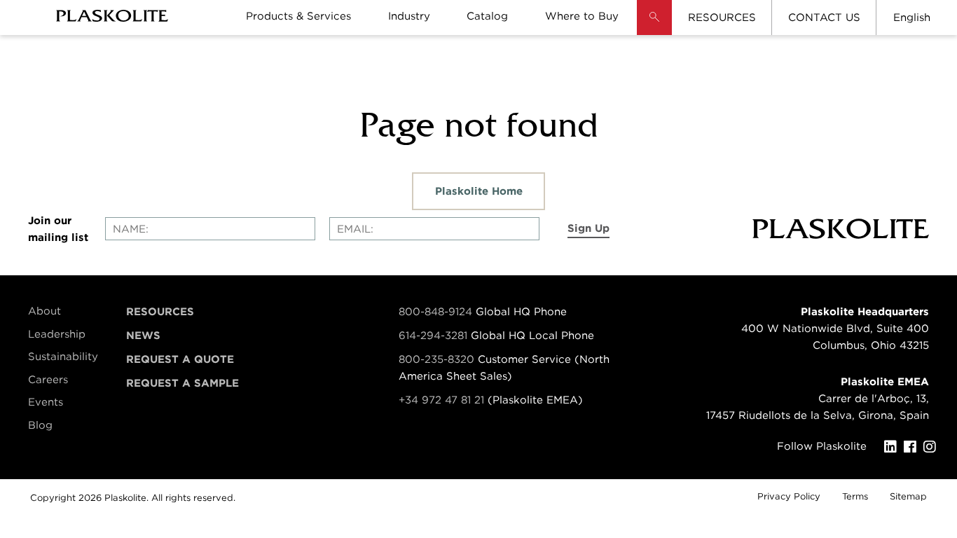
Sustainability (63, 356)
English (911, 17)
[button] (654, 28)
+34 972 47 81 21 (441, 400)
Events (45, 402)
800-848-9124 (435, 311)
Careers (48, 379)
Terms (855, 496)
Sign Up (588, 228)
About (44, 311)
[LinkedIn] (894, 447)
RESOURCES (722, 17)
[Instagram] (933, 447)
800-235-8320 (436, 359)
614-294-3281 (435, 335)
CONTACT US (824, 17)
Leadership (56, 334)
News (143, 335)
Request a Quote (180, 359)
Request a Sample (182, 383)
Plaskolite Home (479, 191)
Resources (160, 311)
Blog (40, 425)
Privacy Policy (788, 496)
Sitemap (908, 496)
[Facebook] (913, 447)
